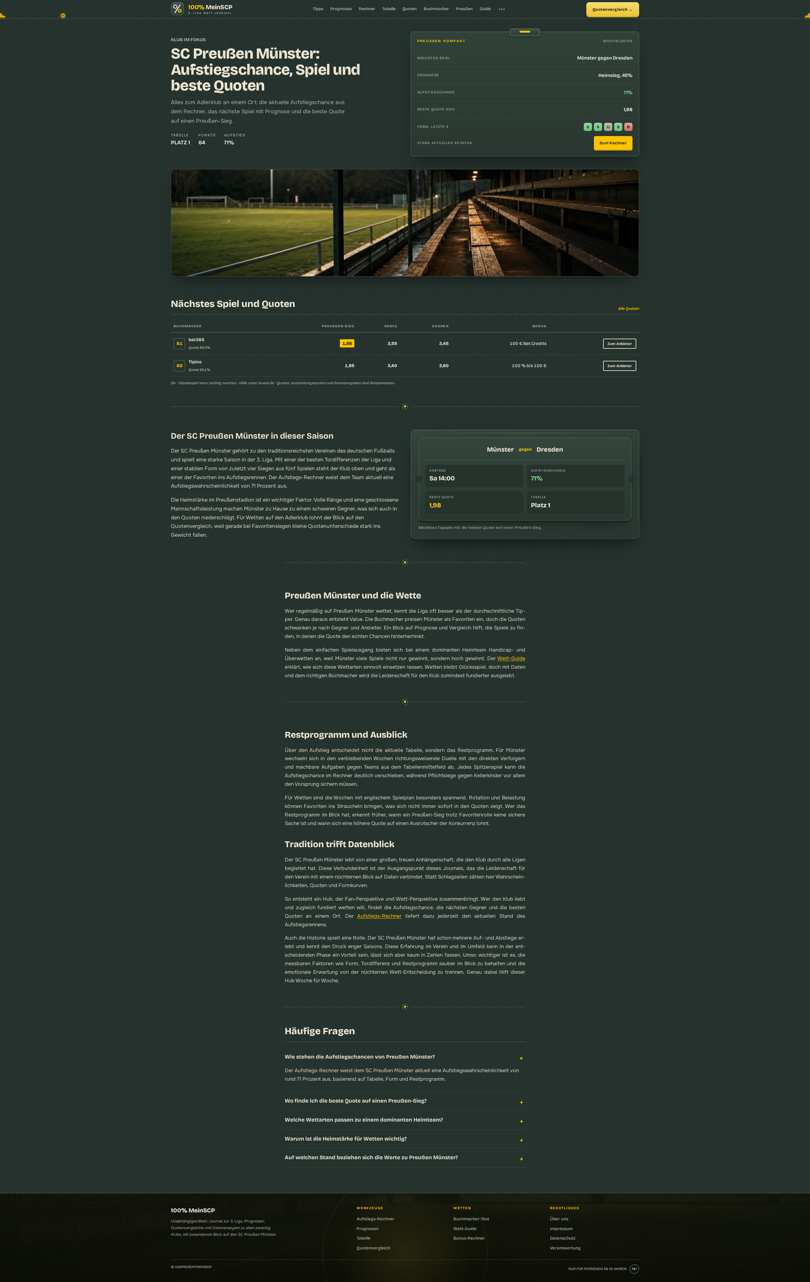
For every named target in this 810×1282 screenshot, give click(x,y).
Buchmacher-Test (471, 1219)
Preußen (464, 8)
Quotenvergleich (610, 9)
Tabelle (389, 8)
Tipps (318, 8)
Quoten (409, 8)
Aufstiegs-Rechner (379, 916)
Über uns (559, 1219)
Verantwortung (565, 1248)
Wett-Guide (511, 658)
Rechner (367, 8)
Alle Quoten (628, 308)
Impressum (561, 1228)
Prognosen (341, 8)
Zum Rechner (613, 143)
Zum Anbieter (620, 343)
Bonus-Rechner (469, 1238)
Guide (485, 8)
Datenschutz (563, 1238)
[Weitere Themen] (502, 9)
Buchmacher (436, 8)
